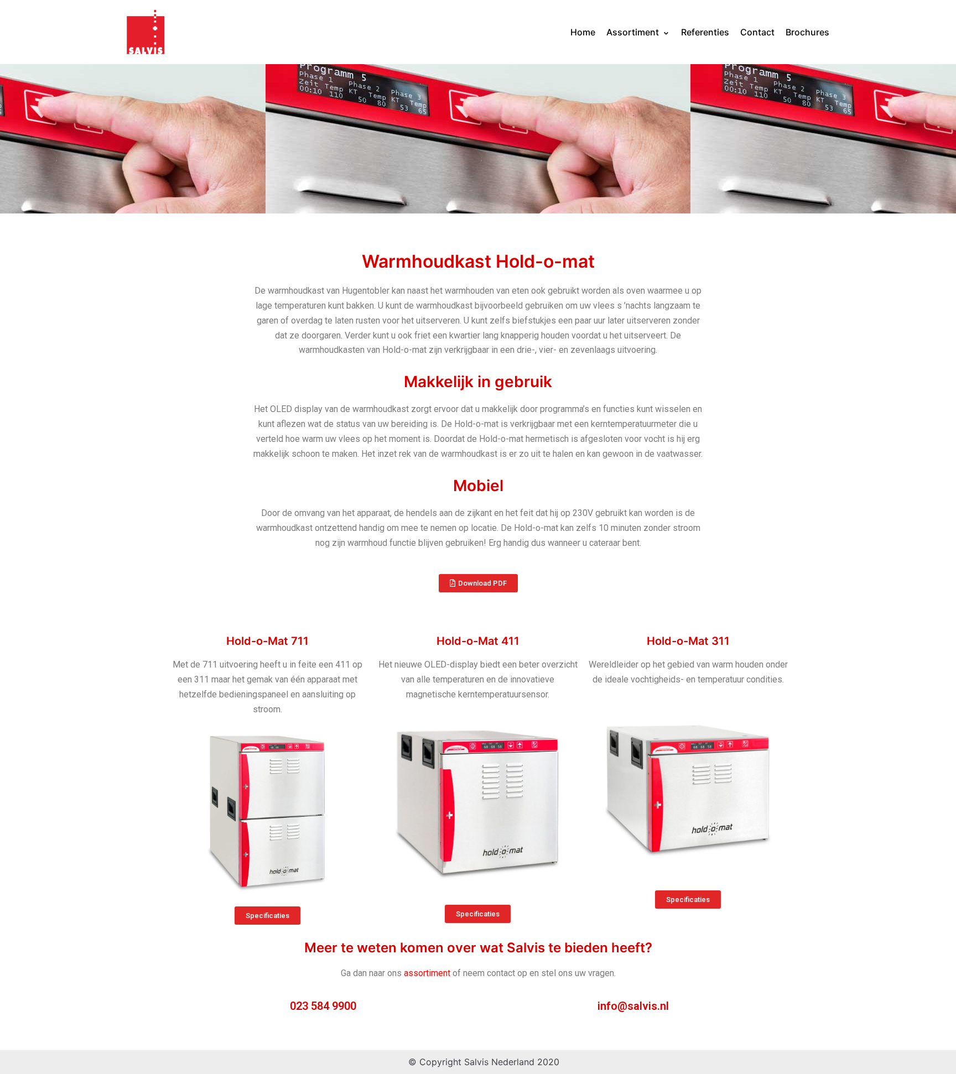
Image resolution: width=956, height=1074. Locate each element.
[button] (478, 583)
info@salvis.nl (633, 1006)
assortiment (427, 973)
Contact (757, 32)
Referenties (705, 32)
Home (582, 32)
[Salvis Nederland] (145, 32)
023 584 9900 (323, 1006)
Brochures (807, 32)
